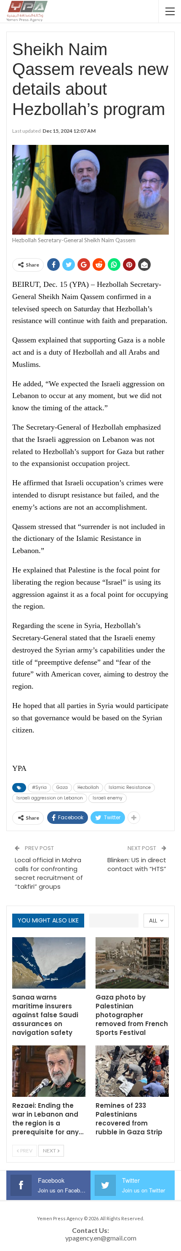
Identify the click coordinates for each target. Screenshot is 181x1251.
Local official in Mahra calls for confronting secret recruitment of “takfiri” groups (49, 873)
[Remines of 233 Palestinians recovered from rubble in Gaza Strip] (132, 1071)
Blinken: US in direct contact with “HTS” (136, 864)
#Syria (39, 787)
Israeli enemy (107, 798)
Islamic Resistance (130, 787)
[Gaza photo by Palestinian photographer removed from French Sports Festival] (132, 963)
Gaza (62, 787)
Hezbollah (88, 787)
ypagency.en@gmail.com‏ (100, 1238)
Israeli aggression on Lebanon (49, 798)
